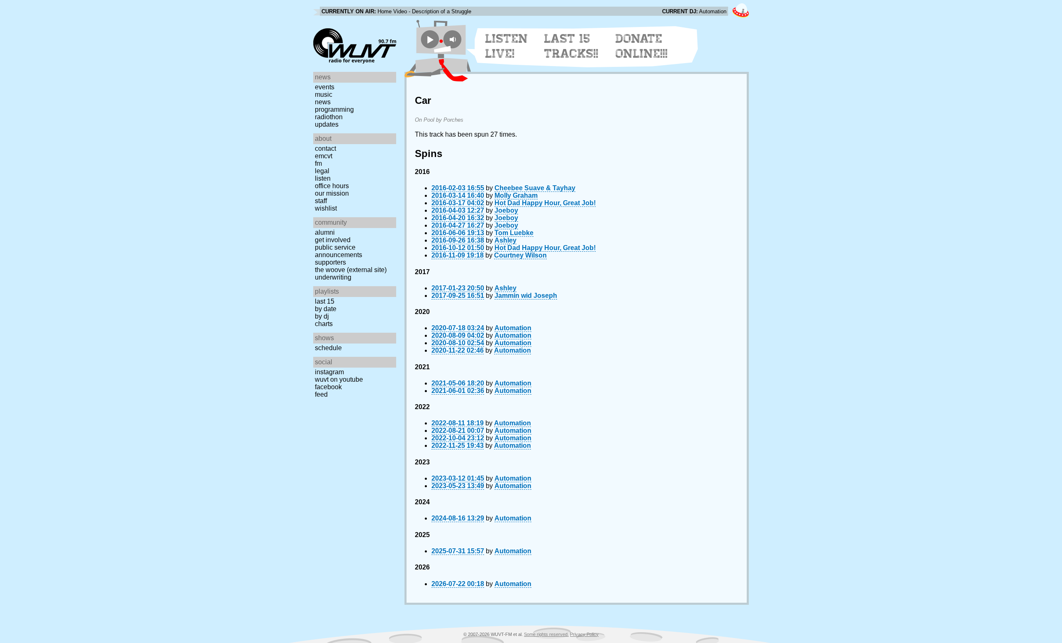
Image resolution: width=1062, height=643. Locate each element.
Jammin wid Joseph (525, 295)
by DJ (322, 316)
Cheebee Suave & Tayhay (534, 187)
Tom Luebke (513, 232)
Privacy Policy (584, 634)
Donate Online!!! (642, 46)
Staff (321, 200)
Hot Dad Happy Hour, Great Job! (545, 202)
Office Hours (332, 185)
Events (324, 87)
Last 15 (324, 301)
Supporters (330, 262)
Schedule (328, 347)
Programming (334, 109)
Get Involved (333, 239)
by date (325, 308)
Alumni (325, 232)
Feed (321, 394)
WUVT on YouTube (339, 379)
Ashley (505, 240)
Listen (323, 178)
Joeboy (506, 210)
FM (318, 163)
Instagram (329, 371)
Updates (327, 124)
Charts (324, 323)
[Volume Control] (453, 39)
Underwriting (333, 277)
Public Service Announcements (338, 251)
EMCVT (323, 156)
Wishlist (326, 208)
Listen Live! (506, 46)
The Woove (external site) (351, 269)
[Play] (430, 39)
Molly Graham (516, 195)
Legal (322, 170)
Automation (512, 327)
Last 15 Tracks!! (571, 46)
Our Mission (332, 193)
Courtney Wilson (520, 255)
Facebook (328, 386)
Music (323, 94)
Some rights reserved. (546, 634)
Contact (325, 148)
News (323, 102)
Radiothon (329, 116)
